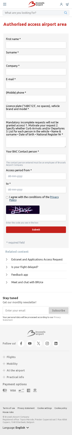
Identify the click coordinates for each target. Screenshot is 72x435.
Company (13, 65)
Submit (36, 229)
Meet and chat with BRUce (27, 282)
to (8, 183)
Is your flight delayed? (24, 266)
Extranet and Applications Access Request (37, 259)
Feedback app (19, 274)
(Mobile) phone (16, 92)
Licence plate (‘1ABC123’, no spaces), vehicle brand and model (33, 107)
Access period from (19, 170)
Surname (12, 52)
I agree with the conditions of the (34, 198)
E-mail (11, 79)
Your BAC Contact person (22, 151)
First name (13, 39)
